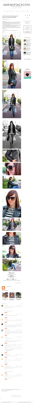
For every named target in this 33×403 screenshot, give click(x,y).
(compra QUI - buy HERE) (13, 274)
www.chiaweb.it (7, 362)
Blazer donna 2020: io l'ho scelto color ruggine (28, 53)
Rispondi (6, 312)
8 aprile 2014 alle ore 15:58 (19, 354)
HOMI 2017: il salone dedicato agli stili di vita (5, 299)
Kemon (3, 23)
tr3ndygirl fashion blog (9, 350)
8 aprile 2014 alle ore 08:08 (19, 305)
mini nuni (6, 314)
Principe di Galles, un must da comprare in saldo (18, 299)
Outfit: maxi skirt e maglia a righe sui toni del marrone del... (12, 299)
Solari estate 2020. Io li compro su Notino (28, 40)
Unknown (6, 319)
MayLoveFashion (7, 354)
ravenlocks (6, 305)
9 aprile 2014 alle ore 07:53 (19, 374)
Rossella (10, 30)
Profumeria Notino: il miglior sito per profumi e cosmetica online (28, 44)
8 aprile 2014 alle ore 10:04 (19, 319)
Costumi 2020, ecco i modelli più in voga (28, 48)
